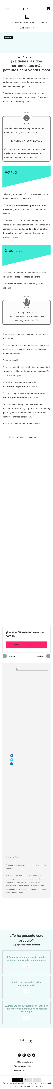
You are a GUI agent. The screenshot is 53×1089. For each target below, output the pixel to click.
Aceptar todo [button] (17, 1080)
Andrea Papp (13, 857)
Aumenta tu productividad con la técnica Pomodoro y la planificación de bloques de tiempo (26, 1009)
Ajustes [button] (37, 1080)
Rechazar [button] (28, 1080)
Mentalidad (8, 37)
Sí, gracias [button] (14, 645)
